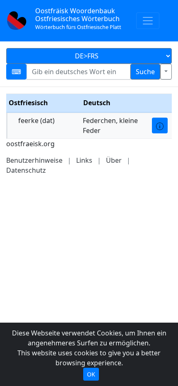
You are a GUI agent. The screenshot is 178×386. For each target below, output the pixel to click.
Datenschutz (26, 170)
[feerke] (160, 125)
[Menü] (147, 20)
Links (84, 160)
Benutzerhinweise (34, 160)
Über (114, 160)
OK (91, 374)
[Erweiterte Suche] (166, 72)
